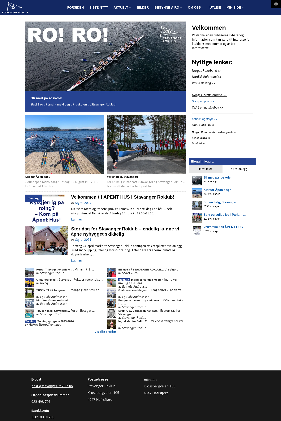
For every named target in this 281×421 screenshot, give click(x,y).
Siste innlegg (239, 169)
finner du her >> (201, 137)
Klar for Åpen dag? (37, 176)
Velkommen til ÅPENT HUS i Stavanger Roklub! (122, 197)
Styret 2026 (83, 202)
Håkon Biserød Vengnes (45, 324)
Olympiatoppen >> (203, 101)
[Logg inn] (276, 4)
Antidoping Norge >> (205, 119)
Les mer (76, 219)
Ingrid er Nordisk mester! (147, 279)
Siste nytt (98, 7)
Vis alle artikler (105, 331)
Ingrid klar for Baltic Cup (134, 321)
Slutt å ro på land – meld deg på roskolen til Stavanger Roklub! (73, 104)
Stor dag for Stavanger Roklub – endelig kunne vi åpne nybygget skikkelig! (125, 231)
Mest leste (205, 169)
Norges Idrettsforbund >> (209, 95)
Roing (44, 283)
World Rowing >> (204, 83)
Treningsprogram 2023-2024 (56, 321)
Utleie (215, 7)
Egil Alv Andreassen (135, 286)
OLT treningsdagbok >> (207, 107)
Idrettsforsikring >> (203, 124)
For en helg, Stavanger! (122, 176)
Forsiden (75, 7)
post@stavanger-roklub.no (52, 386)
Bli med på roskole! (46, 98)
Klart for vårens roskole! (52, 300)
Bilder (143, 7)
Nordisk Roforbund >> (207, 76)
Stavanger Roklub (52, 273)
